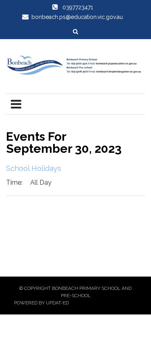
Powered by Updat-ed (41, 303)
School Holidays (33, 168)
